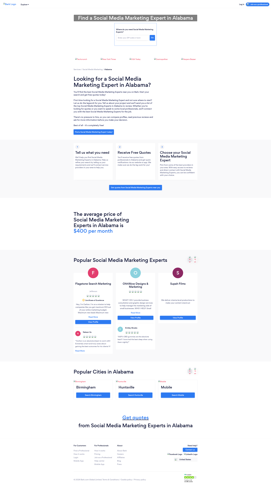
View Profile (93, 322)
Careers (120, 454)
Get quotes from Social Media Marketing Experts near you (135, 187)
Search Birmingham (93, 395)
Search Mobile (178, 395)
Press (119, 464)
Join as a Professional (103, 457)
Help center (99, 461)
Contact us (190, 449)
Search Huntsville (135, 395)
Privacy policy (140, 479)
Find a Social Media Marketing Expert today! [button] (94, 132)
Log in (241, 4)
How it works (79, 454)
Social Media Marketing (93, 69)
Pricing (97, 454)
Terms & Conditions (110, 479)
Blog (119, 461)
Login (76, 457)
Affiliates (121, 457)
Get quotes (135, 417)
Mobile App (79, 461)
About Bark (122, 450)
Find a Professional (81, 450)
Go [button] (152, 37)
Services (77, 69)
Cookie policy (126, 479)
